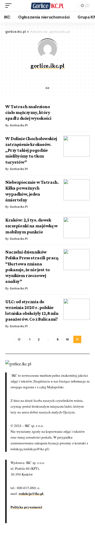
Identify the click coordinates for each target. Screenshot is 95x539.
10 (67, 339)
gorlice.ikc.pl (19, 125)
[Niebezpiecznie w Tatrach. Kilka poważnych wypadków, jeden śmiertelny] (76, 189)
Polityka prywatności (26, 506)
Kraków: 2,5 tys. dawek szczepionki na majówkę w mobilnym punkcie (31, 225)
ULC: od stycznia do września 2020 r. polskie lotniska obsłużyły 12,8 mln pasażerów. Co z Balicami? (31, 310)
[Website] (47, 88)
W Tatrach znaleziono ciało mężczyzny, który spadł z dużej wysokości (28, 112)
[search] (71, 5)
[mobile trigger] (9, 5)
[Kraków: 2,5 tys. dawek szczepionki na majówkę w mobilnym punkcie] (76, 227)
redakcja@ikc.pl (31, 493)
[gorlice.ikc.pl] (47, 6)
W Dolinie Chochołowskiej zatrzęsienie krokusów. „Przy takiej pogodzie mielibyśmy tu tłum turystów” (31, 150)
